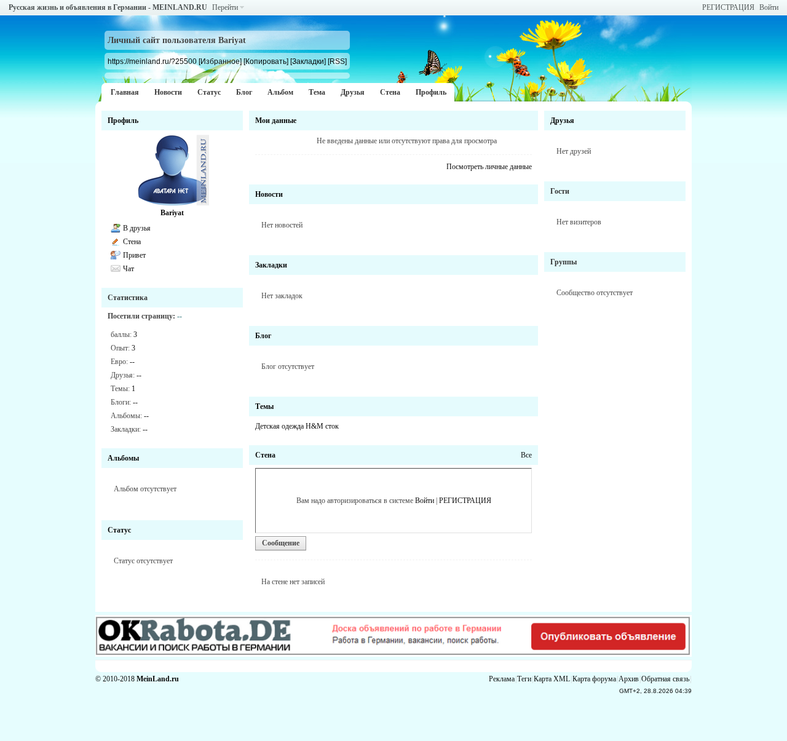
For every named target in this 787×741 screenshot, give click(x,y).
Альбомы (123, 458)
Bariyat (172, 212)
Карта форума (594, 679)
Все (526, 455)
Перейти (225, 7)
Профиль (431, 92)
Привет (134, 255)
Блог (244, 92)
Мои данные (275, 120)
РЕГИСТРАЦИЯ (728, 7)
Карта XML (552, 679)
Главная (125, 92)
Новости (168, 92)
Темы (264, 406)
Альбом (280, 92)
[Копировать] (265, 61)
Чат (128, 268)
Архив (629, 679)
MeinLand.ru (157, 679)
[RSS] (337, 61)
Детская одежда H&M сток (297, 426)
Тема (317, 92)
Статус (209, 92)
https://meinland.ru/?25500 (152, 61)
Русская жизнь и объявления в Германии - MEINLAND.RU (108, 7)
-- (132, 361)
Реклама (502, 679)
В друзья (137, 228)
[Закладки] (308, 61)
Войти (768, 7)
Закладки (271, 265)
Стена (390, 92)
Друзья (353, 92)
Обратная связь (665, 679)
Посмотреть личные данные (489, 166)
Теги (524, 679)
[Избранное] (220, 61)
